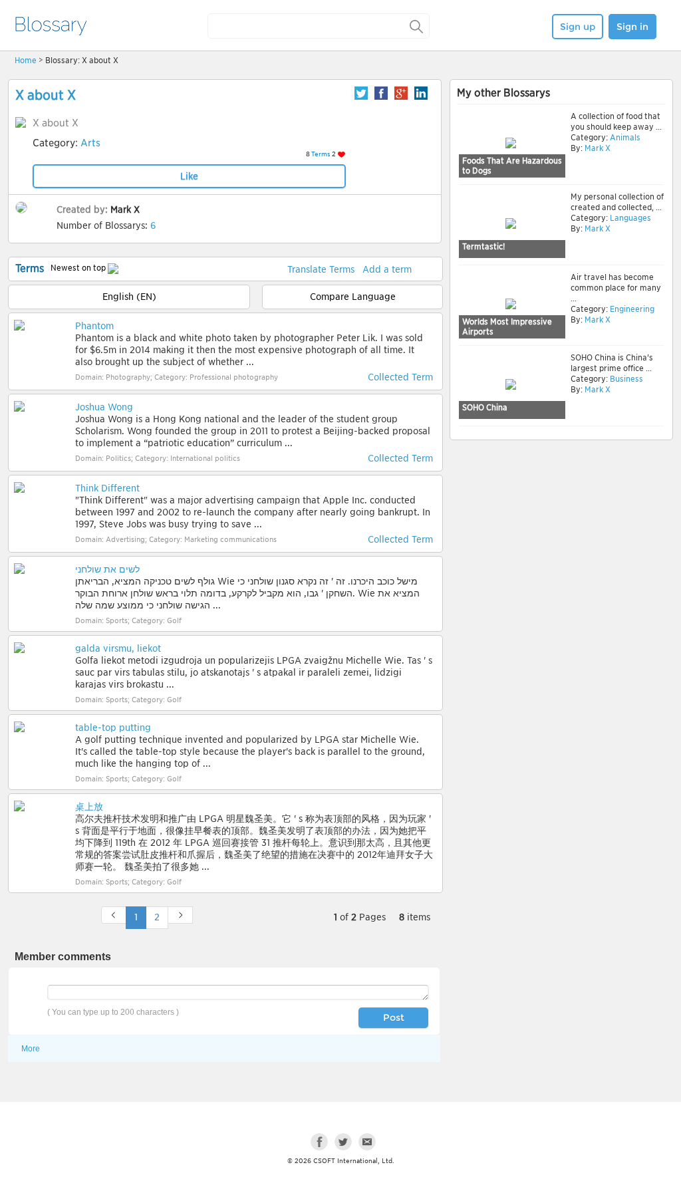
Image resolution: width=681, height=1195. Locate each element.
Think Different (107, 488)
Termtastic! (483, 246)
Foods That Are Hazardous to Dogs (512, 166)
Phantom (94, 326)
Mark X (125, 209)
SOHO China (484, 407)
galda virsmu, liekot (118, 648)
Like (189, 176)
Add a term (387, 269)
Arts (90, 143)
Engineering (631, 309)
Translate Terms (320, 269)
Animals (624, 137)
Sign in (632, 27)
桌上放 (89, 806)
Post (393, 1017)
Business (625, 379)
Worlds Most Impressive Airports (507, 327)
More (30, 1048)
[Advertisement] (561, 547)
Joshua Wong (104, 407)
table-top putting (113, 727)
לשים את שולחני (107, 569)
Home (26, 60)
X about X (45, 95)
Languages (629, 218)
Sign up (577, 27)
